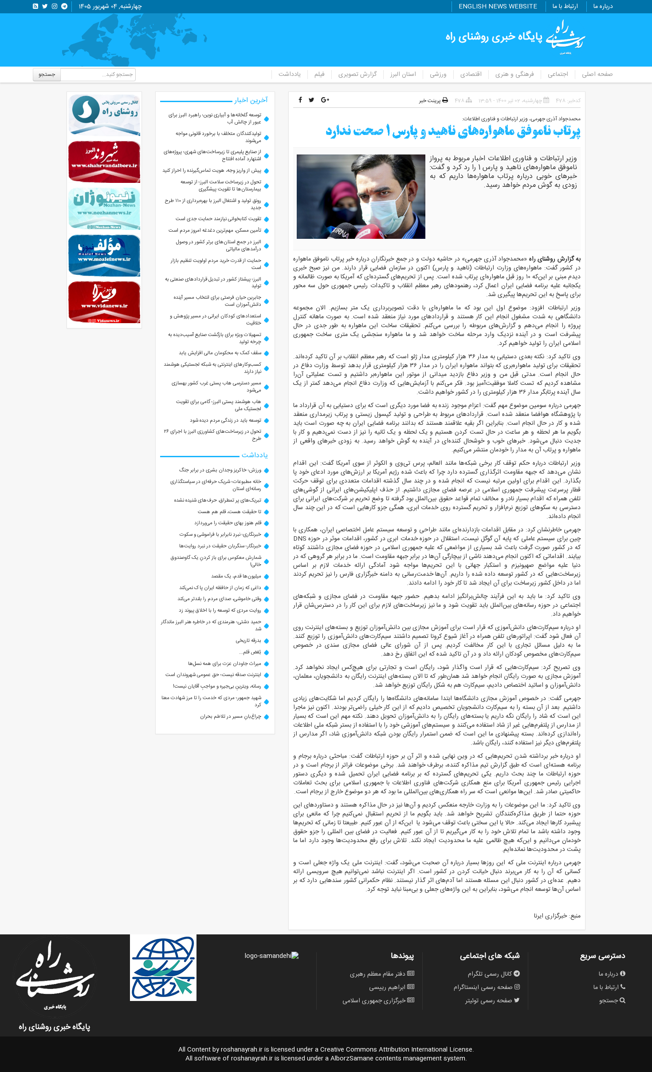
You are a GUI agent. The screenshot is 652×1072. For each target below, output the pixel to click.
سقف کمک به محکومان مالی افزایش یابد (220, 353)
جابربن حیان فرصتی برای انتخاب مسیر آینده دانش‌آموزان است (217, 301)
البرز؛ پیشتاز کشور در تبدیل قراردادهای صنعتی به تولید (213, 283)
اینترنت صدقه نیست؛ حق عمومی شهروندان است (213, 675)
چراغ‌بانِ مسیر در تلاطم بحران (230, 716)
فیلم (319, 74)
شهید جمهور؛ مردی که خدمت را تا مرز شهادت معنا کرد (211, 701)
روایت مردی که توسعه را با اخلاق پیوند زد (220, 610)
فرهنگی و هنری (514, 74)
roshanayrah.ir (242, 1049)
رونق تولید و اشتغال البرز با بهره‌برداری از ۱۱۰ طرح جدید (213, 204)
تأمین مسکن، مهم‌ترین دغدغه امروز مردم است (215, 230)
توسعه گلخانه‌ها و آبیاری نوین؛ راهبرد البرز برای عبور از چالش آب (215, 119)
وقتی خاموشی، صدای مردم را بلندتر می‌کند (219, 599)
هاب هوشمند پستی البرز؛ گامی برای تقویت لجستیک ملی (218, 405)
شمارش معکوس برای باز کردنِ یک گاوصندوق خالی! (216, 561)
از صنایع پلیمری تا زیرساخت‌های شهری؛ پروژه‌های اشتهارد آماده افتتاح (212, 155)
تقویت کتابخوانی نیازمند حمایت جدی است (218, 219)
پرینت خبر (430, 100)
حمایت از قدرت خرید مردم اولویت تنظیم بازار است (216, 264)
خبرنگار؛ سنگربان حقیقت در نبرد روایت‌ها (220, 546)
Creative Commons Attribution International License (396, 1049)
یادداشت (290, 74)
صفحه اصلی (597, 74)
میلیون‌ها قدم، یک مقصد (236, 576)
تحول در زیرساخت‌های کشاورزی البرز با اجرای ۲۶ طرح (212, 435)
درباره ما (603, 6)
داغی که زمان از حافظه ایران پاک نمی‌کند (220, 588)
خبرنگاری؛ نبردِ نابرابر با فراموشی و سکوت (220, 534)
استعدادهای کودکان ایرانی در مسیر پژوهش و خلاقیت (215, 320)
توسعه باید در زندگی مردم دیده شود (225, 420)
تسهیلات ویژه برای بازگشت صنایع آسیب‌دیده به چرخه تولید (214, 338)
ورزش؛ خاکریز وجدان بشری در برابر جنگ (220, 470)
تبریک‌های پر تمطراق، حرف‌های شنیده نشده (217, 500)
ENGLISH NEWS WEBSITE (498, 6)
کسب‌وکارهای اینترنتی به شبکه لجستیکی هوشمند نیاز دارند (212, 368)
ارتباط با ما (565, 6)
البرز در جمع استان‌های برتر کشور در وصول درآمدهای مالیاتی (218, 245)
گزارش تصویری (357, 74)
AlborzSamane (351, 1058)
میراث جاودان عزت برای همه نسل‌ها (224, 664)
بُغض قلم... (250, 652)
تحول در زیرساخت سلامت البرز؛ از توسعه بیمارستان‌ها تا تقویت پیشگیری (221, 186)
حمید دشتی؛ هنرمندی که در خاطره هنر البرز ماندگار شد (211, 625)
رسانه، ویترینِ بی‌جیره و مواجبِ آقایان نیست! (217, 686)
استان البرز (403, 74)
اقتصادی (471, 74)
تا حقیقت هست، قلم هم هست (229, 512)
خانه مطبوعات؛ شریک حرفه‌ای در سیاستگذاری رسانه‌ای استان (215, 485)
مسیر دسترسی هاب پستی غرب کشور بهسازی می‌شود (216, 387)
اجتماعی (558, 74)
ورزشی (438, 74)
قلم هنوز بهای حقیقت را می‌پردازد (227, 523)
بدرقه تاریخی (248, 641)
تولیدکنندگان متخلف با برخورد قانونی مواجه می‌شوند (218, 137)
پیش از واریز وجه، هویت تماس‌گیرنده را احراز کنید (211, 170)
